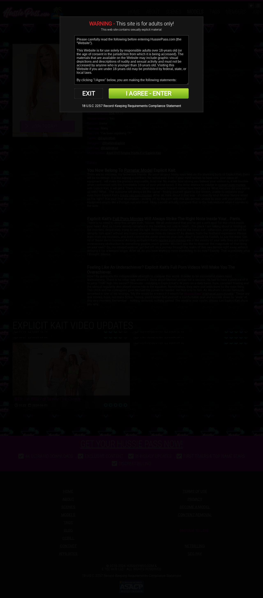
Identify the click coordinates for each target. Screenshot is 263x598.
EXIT (88, 93)
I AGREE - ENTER (148, 93)
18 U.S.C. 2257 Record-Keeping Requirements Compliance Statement (131, 106)
